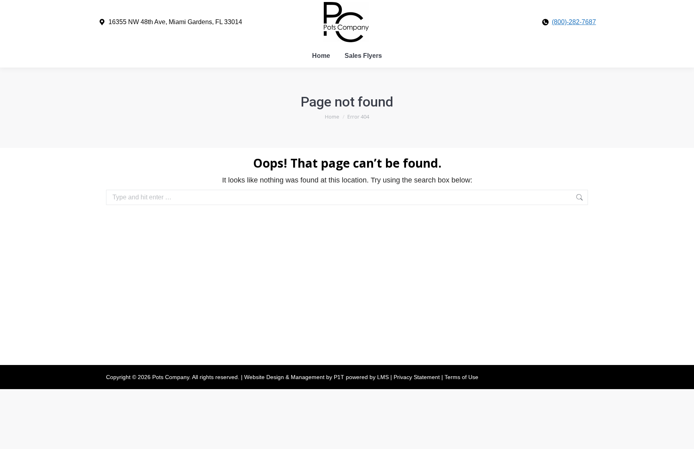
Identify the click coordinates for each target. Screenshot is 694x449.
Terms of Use (461, 377)
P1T (340, 377)
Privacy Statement (417, 377)
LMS (383, 377)
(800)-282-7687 (574, 21)
